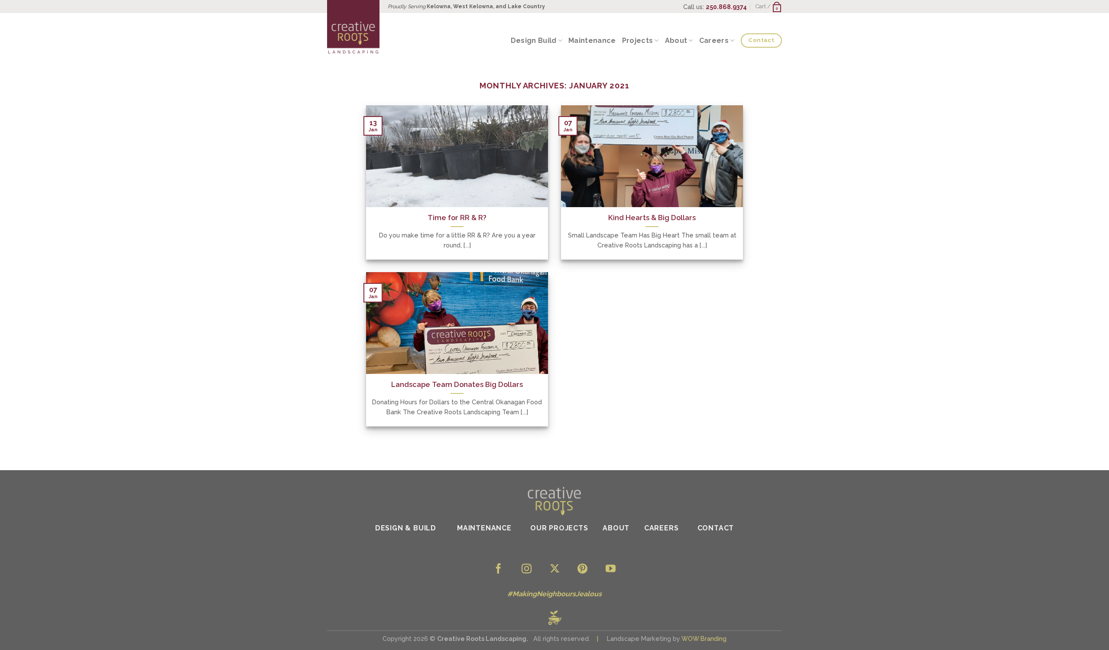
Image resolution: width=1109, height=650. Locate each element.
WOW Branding (703, 638)
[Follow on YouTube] (610, 569)
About (676, 40)
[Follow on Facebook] (498, 569)
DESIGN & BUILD (406, 528)
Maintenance (592, 40)
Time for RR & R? (457, 217)
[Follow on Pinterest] (582, 569)
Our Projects (559, 528)
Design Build (534, 40)
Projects (637, 40)
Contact (715, 528)
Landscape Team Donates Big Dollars (457, 384)
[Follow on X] (554, 569)
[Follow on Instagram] (526, 569)
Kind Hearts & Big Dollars (652, 217)
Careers (714, 40)
